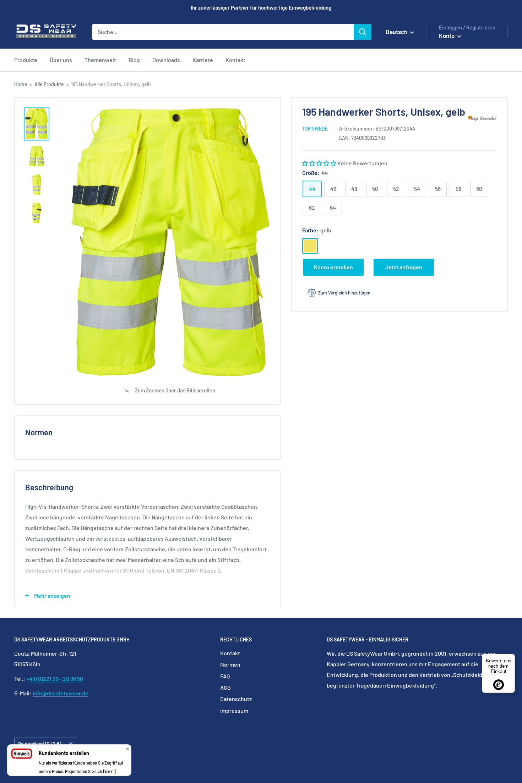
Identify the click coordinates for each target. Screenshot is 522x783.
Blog (134, 59)
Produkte (25, 59)
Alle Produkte (49, 84)
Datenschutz (236, 698)
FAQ (225, 676)
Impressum (234, 710)
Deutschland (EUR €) (39, 743)
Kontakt (235, 59)
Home (20, 84)
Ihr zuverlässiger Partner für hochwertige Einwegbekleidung (261, 7)
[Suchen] (362, 32)
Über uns (61, 59)
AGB (225, 687)
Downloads (166, 59)
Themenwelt (100, 59)
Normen (230, 664)
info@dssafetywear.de (60, 693)
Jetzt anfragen (403, 267)
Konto (447, 35)
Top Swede (315, 128)
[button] (319, 163)
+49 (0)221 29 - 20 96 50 (54, 678)
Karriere (202, 59)
